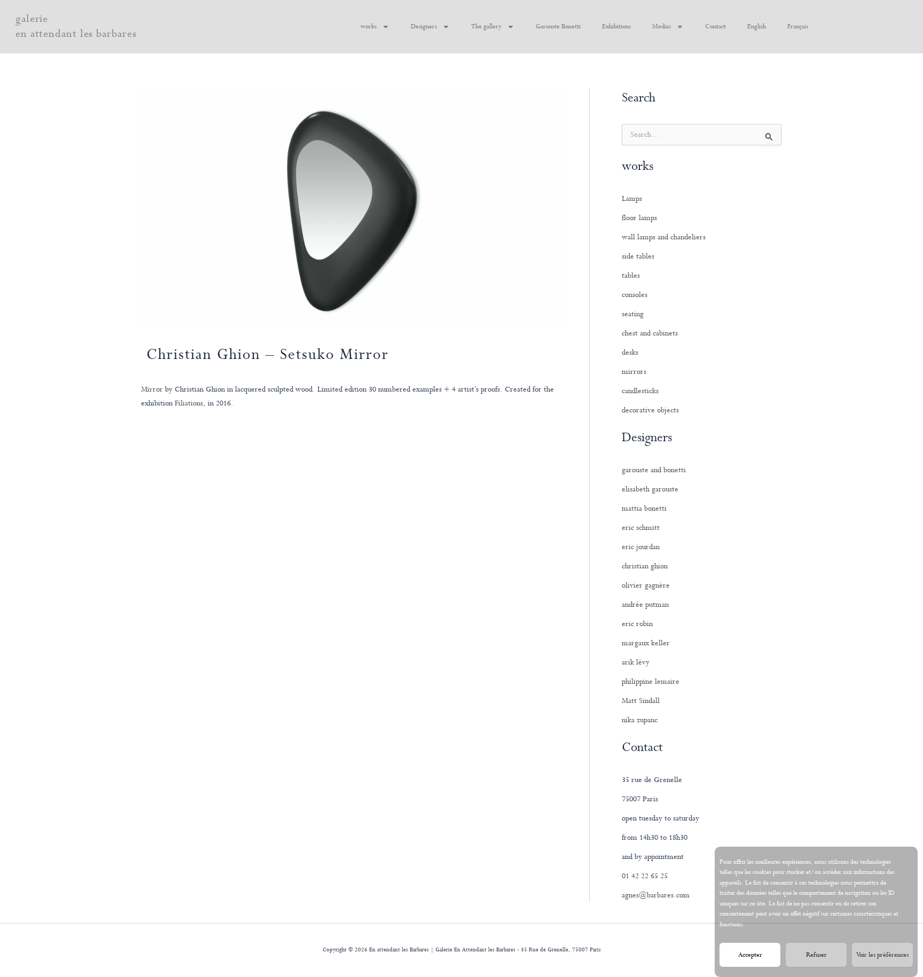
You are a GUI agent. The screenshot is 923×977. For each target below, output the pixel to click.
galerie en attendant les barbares (76, 26)
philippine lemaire (650, 681)
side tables (638, 256)
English (756, 26)
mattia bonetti (644, 508)
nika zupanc (640, 720)
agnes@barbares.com (656, 895)
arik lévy (636, 662)
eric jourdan (641, 547)
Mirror (152, 389)
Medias (661, 26)
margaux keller (646, 643)
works (369, 26)
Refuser (816, 955)
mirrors (634, 372)
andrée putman (645, 604)
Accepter (750, 955)
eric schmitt (641, 528)
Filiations (189, 403)
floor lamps (639, 218)
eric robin (637, 624)
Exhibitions (616, 26)
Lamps (632, 199)
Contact (715, 26)
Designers (424, 26)
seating (633, 314)
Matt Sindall (641, 701)
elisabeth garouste (650, 489)
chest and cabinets (650, 333)
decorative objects (650, 410)
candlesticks (640, 391)
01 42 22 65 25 (645, 876)
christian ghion (645, 566)
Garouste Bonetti (558, 26)
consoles (634, 295)
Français (797, 26)
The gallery (486, 26)
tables (631, 275)
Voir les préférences (882, 955)
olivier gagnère (646, 585)
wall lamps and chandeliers (664, 237)
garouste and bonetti (654, 470)
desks (630, 352)
